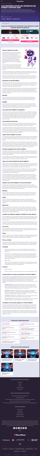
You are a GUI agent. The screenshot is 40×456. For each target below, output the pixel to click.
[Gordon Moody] (34, 442)
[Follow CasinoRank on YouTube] (21, 430)
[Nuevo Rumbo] (28, 442)
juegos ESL (16, 86)
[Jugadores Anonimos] (13, 442)
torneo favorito (33, 308)
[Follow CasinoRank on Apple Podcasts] (26, 430)
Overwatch (20, 384)
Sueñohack (6, 171)
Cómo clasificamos (19, 417)
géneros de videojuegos (12, 53)
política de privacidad (20, 418)
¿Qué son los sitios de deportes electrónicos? (20, 398)
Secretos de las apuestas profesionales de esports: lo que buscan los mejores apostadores (20, 405)
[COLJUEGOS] (6, 442)
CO (19, 432)
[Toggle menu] (2, 1)
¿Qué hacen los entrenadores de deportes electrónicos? (20, 403)
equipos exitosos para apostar (16, 224)
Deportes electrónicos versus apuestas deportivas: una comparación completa (19, 401)
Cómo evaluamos (20, 415)
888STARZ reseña (10, 41)
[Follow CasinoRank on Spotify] (23, 430)
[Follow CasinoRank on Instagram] (16, 430)
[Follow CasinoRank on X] (19, 430)
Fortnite (19, 386)
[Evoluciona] (21, 442)
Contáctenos (19, 413)
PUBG (20, 388)
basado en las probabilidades (10, 277)
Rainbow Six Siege (19, 389)
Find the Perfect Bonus (20, 399)
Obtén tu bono (10, 40)
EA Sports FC (20, 391)
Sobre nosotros (20, 411)
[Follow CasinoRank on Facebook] (14, 430)
